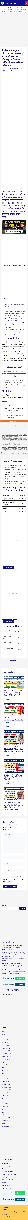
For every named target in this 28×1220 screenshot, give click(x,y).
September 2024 (7, 1095)
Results (4, 1182)
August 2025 (5, 1065)
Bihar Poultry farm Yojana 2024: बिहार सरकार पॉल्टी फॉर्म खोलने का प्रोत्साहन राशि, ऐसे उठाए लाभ (15, 325)
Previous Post (14, 660)
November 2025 (6, 1056)
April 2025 (5, 1076)
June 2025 (5, 1070)
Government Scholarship (9, 1174)
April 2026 (5, 1042)
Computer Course (7, 1171)
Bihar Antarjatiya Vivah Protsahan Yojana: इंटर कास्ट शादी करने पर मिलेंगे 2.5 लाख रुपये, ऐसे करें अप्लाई (13, 720)
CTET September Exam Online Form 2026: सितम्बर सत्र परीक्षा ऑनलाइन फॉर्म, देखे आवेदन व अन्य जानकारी (13, 947)
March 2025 (5, 1078)
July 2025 (4, 1067)
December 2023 (6, 1120)
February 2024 (6, 1115)
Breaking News (6, 1168)
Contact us (7, 1216)
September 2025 (7, 1062)
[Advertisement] (14, 32)
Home (3, 8)
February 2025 (6, 1081)
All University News (7, 1166)
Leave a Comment (7, 68)
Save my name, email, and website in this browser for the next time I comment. (14, 879)
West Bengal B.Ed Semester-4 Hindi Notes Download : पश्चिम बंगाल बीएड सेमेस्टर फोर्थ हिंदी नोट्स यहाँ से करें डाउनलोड (13, 971)
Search (4, 905)
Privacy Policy (7, 1209)
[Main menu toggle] (26, 3)
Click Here (22, 495)
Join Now (21, 978)
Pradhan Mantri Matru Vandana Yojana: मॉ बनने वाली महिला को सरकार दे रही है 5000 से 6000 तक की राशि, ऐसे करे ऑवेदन (13, 749)
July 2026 (4, 1034)
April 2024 (5, 1109)
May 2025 (5, 1073)
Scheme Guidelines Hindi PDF (9, 565)
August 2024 (5, 1098)
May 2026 (5, 1039)
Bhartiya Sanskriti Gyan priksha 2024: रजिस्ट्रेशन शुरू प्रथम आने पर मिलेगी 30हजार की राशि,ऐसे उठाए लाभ (15, 318)
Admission (5, 1163)
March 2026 (5, 1045)
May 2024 (5, 1106)
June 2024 (5, 1104)
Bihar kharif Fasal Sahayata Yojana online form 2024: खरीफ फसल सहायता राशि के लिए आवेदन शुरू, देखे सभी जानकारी (15, 311)
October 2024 (6, 1092)
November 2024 (7, 1090)
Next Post (14, 664)
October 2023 (6, 1126)
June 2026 (5, 1037)
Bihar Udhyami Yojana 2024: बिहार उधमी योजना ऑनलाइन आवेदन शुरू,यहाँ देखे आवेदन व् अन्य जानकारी (14, 332)
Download (8, 568)
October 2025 (6, 1059)
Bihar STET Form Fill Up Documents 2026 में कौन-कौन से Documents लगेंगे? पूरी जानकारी (13, 958)
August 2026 (5, 1031)
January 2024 (6, 1118)
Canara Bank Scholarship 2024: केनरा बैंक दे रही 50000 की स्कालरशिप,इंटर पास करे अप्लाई (15, 304)
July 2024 (4, 1101)
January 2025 (6, 1084)
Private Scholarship (7, 1180)
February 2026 (6, 1048)
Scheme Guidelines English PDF (9, 619)
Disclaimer (7, 1207)
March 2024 (5, 1112)
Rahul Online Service (10, 3)
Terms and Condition (5, 1213)
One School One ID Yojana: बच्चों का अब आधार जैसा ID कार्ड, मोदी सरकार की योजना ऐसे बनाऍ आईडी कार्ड (13, 777)
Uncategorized (6, 1188)
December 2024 (6, 1087)
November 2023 (6, 1123)
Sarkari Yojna (10, 8)
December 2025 (6, 1053)
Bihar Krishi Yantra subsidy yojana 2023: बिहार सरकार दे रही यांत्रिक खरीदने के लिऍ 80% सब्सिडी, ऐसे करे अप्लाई (14, 693)
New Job (4, 1177)
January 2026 (6, 1051)
